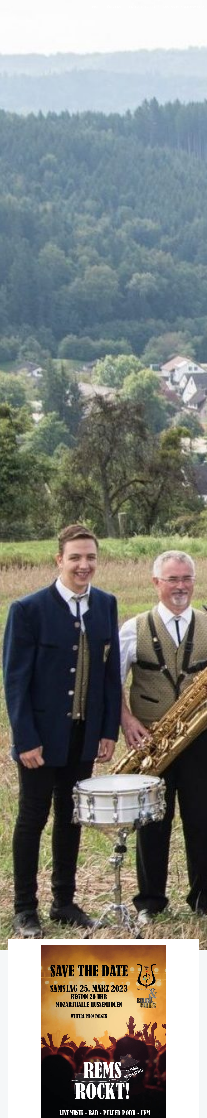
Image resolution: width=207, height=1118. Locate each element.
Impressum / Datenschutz (183, 7)
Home (95, 7)
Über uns (114, 7)
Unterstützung (142, 7)
